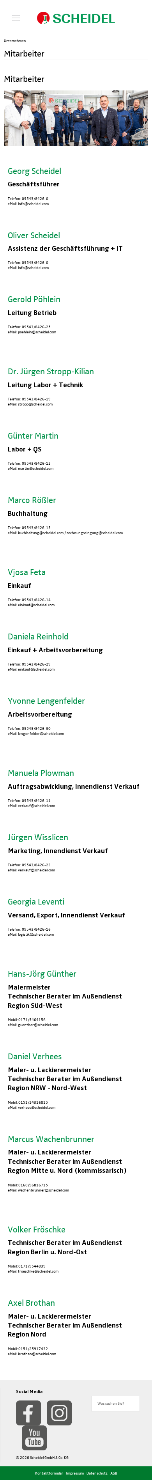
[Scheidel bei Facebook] (28, 1412)
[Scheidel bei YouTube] (34, 1437)
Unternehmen (15, 41)
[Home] (76, 18)
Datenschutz (97, 1473)
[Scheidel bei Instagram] (59, 1412)
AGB (113, 1473)
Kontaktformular (49, 1473)
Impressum (75, 1473)
